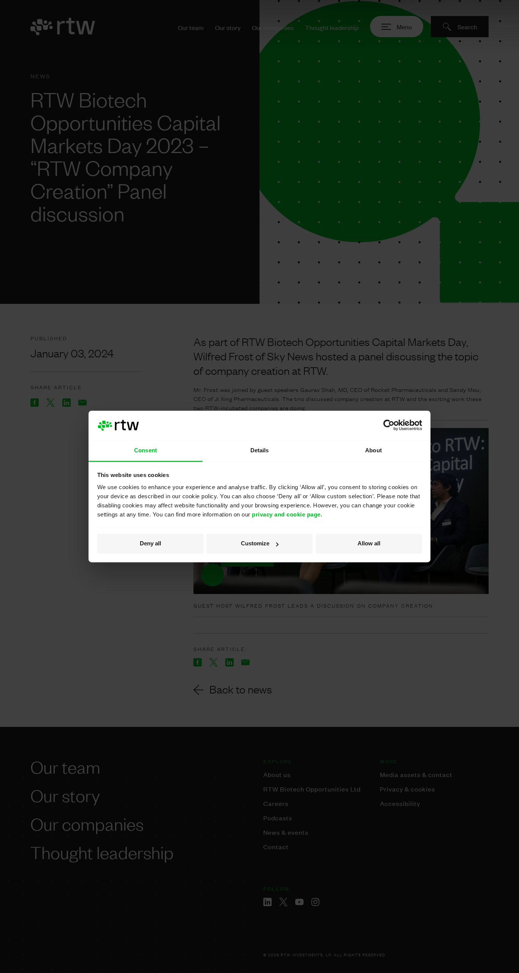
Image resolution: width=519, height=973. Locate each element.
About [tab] (373, 450)
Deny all (150, 543)
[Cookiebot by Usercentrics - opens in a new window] (389, 425)
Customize (255, 543)
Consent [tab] (145, 450)
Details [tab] (259, 450)
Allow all (369, 543)
